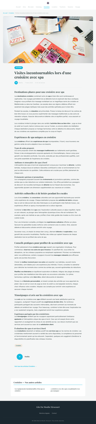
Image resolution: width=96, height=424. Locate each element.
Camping (39, 7)
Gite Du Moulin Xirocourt (48, 407)
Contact (54, 413)
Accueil (18, 7)
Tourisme (62, 7)
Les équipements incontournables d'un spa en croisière (30, 390)
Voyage (77, 7)
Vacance (70, 7)
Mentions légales (44, 413)
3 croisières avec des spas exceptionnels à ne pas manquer (65, 390)
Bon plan (31, 7)
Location (54, 7)
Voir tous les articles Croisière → (25, 366)
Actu (24, 7)
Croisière (47, 7)
